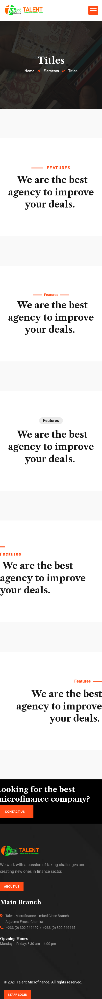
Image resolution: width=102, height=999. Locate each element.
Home (29, 71)
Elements (51, 71)
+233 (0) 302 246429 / (24, 928)
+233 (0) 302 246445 (59, 928)
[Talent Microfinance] (24, 10)
